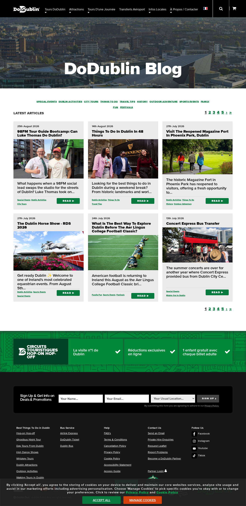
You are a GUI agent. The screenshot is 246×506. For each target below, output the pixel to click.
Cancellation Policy (115, 446)
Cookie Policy (112, 458)
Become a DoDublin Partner (164, 458)
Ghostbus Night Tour (28, 439)
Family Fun (97, 295)
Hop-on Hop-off (25, 433)
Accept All (101, 500)
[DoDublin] (26, 3)
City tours (91, 102)
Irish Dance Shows (27, 452)
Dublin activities (70, 102)
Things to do (109, 102)
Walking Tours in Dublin (30, 477)
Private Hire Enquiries (161, 439)
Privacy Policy (112, 452)
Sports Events (189, 102)
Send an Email (156, 433)
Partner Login (156, 471)
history (142, 102)
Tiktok (201, 455)
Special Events (47, 102)
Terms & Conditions (115, 439)
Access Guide (112, 471)
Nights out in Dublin (175, 295)
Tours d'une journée (101, 9)
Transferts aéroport (132, 9)
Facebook (204, 433)
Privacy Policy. (211, 406)
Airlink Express (69, 433)
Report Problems (158, 452)
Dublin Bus (66, 446)
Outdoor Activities (27, 471)
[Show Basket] (237, 8)
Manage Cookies (142, 500)
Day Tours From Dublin (30, 446)
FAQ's (107, 433)
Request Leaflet (157, 446)
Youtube (203, 448)
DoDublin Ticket (69, 439)
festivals (126, 107)
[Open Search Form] (221, 8)
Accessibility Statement (117, 465)
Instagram (203, 441)
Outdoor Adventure (163, 102)
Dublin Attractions (26, 465)
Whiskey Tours (25, 458)
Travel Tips (127, 102)
